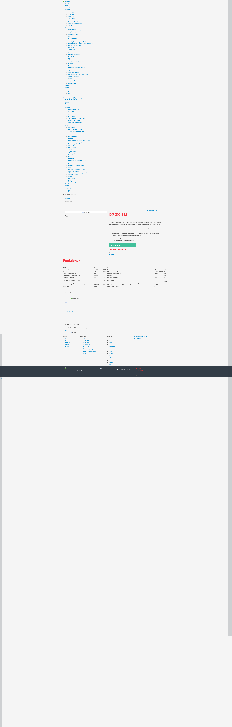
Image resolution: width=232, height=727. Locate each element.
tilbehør (84, 353)
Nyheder (67, 85)
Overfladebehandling (73, 34)
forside (67, 339)
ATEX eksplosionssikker (71, 200)
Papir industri (71, 47)
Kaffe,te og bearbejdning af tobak (76, 71)
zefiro (110, 364)
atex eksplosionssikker (89, 350)
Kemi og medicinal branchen (75, 31)
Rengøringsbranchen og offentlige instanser (79, 42)
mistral (110, 357)
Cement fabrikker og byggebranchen (77, 62)
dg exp (110, 350)
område (67, 344)
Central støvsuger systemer (75, 23)
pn (109, 359)
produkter (67, 342)
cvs (110, 348)
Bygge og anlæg (72, 49)
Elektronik (70, 63)
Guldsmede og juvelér (73, 76)
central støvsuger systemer (90, 351)
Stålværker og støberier (74, 54)
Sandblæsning (71, 80)
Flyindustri (70, 51)
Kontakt (67, 87)
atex (110, 344)
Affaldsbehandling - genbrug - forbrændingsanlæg (80, 43)
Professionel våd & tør (73, 11)
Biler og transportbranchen (74, 45)
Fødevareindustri (72, 29)
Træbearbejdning (72, 53)
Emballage (70, 40)
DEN (69, 93)
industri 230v (86, 341)
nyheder (67, 346)
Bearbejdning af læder (73, 72)
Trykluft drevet (71, 18)
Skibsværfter (71, 56)
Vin (68, 65)
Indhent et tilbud (115, 245)
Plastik (69, 58)
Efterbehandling (72, 83)
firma (66, 341)
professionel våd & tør (88, 339)
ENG (69, 92)
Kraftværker (71, 60)
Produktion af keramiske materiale (76, 67)
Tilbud (69, 7)
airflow (110, 342)
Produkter (67, 9)
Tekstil (69, 82)
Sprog (69, 90)
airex (110, 341)
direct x (111, 353)
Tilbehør (70, 25)
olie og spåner (86, 344)
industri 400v (86, 342)
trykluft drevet (86, 346)
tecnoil (110, 361)
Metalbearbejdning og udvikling (76, 33)
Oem (69, 36)
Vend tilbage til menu (151, 210)
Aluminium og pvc (72, 38)
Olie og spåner (71, 16)
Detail (66, 330)
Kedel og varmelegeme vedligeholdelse (78, 74)
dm (109, 355)
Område (67, 27)
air (109, 339)
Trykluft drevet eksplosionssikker (76, 20)
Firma (66, 5)
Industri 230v (71, 13)
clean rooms (112, 346)
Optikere (70, 78)
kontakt (67, 348)
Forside (67, 4)
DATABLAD (112, 254)
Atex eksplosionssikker (74, 22)
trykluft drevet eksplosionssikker (91, 348)
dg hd (110, 351)
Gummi (69, 69)
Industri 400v (71, 14)
